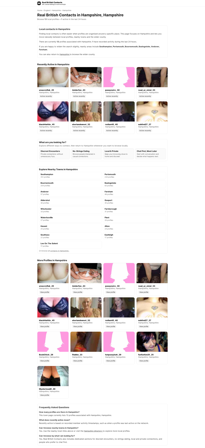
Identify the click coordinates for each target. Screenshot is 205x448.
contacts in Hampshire (59, 251)
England (47, 10)
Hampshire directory (93, 431)
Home (40, 10)
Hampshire (56, 10)
